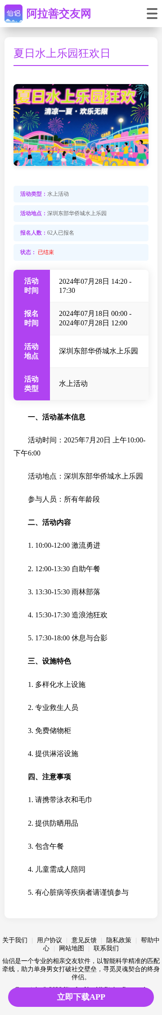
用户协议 (49, 940)
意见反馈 (84, 940)
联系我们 (106, 948)
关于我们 (14, 940)
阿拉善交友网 (59, 13)
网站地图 (71, 948)
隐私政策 (118, 940)
